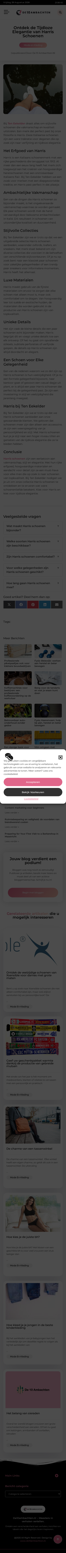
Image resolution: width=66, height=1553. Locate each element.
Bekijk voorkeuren (33, 792)
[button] (60, 757)
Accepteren (33, 782)
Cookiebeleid (31, 799)
